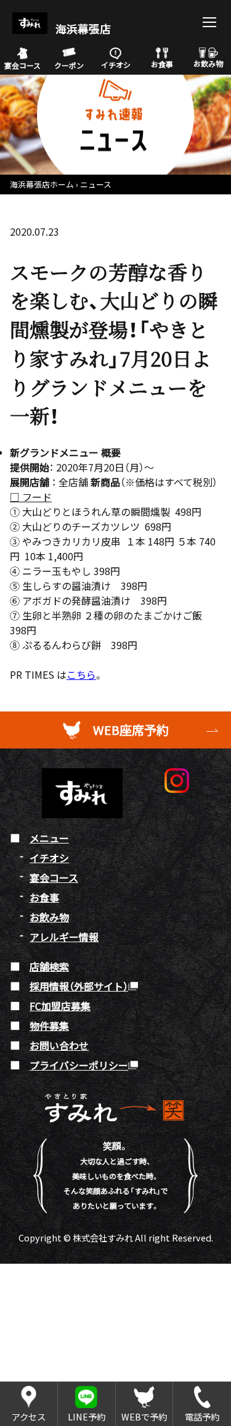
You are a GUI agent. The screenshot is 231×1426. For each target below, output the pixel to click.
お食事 (162, 64)
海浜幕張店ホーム (42, 184)
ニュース (95, 184)
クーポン (69, 65)
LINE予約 (86, 1416)
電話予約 (202, 1416)
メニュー (49, 838)
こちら (81, 674)
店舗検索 (49, 966)
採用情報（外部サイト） (79, 986)
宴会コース (22, 65)
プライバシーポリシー (79, 1065)
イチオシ (116, 64)
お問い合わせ (59, 1045)
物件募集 (49, 1025)
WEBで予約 (144, 1416)
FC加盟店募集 (60, 1005)
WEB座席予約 (131, 730)
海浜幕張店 (82, 28)
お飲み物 (208, 63)
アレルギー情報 (64, 936)
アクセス (29, 1416)
